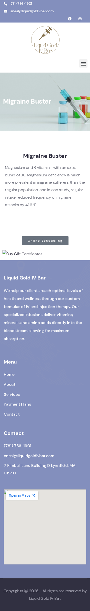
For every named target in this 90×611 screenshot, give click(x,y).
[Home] (45, 39)
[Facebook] (70, 19)
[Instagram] (80, 19)
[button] (83, 63)
